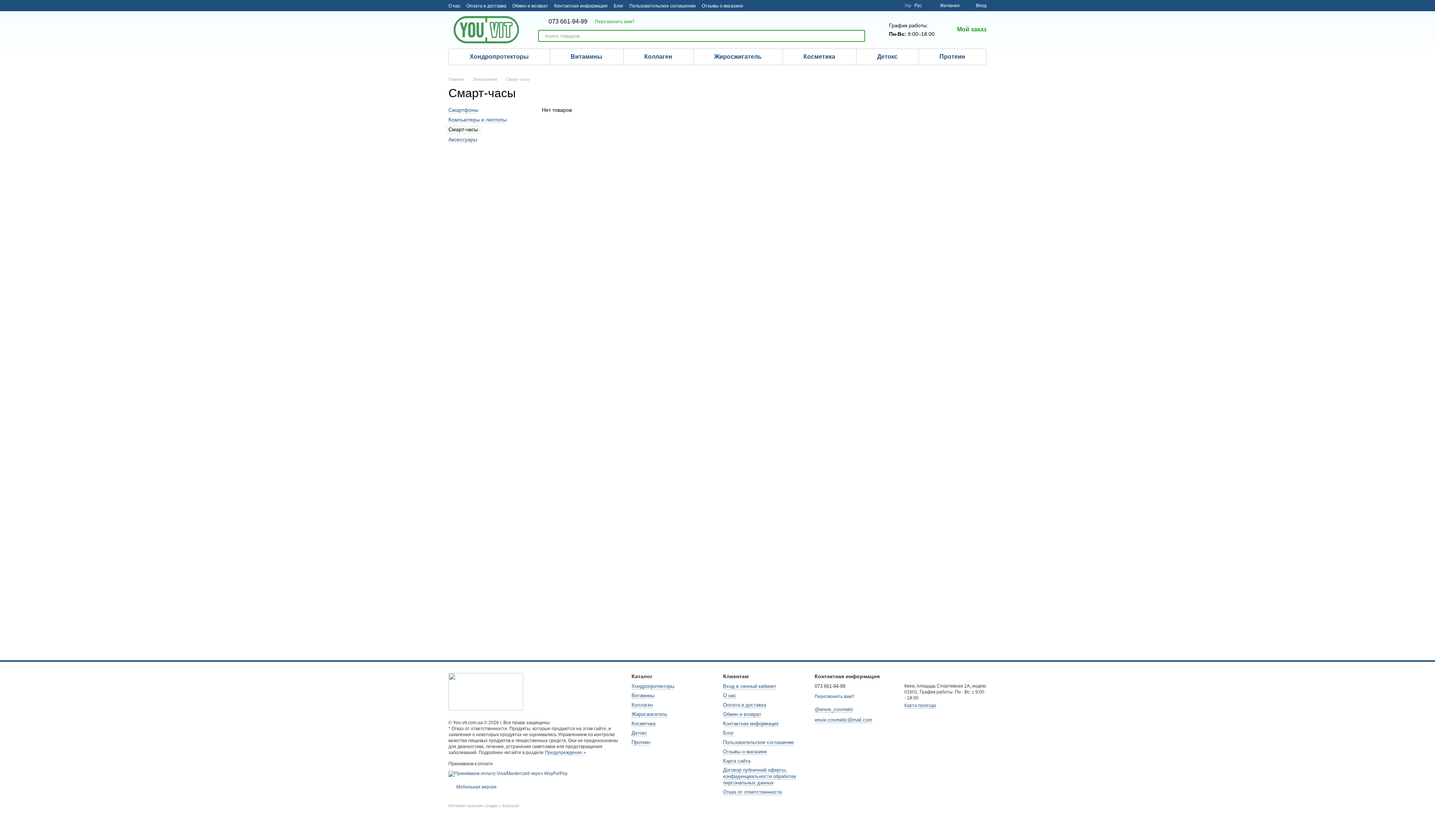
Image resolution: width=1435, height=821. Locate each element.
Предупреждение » (565, 752)
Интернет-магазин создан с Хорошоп (483, 805)
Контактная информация (581, 6)
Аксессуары (462, 139)
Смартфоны (463, 110)
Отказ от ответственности (752, 792)
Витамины (586, 56)
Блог (618, 6)
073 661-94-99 (568, 22)
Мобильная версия (476, 787)
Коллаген (658, 56)
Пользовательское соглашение (662, 6)
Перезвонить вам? (615, 21)
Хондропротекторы (499, 56)
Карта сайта (736, 761)
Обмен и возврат (530, 6)
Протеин (952, 56)
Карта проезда (920, 705)
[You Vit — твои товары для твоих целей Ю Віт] (485, 691)
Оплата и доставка (486, 6)
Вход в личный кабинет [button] (749, 686)
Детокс (887, 56)
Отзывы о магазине (722, 6)
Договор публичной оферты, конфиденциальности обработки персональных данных (759, 776)
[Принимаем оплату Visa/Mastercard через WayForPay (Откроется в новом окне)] (508, 773)
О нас (454, 6)
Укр (907, 5)
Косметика (819, 56)
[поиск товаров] (859, 36)
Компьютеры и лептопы (477, 120)
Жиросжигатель (738, 56)
